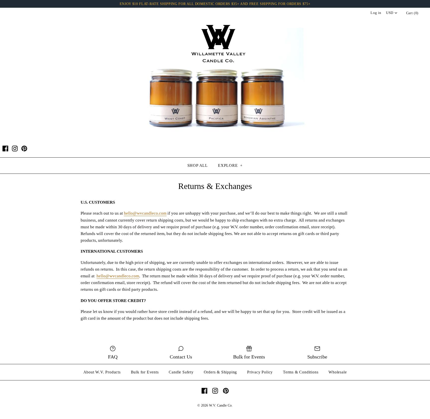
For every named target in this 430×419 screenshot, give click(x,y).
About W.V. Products (102, 372)
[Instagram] (15, 148)
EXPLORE (230, 165)
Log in (376, 13)
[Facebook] (5, 148)
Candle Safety (181, 372)
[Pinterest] (24, 148)
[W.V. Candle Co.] (215, 16)
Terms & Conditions (300, 372)
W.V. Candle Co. (221, 405)
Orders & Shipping (220, 372)
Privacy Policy (260, 372)
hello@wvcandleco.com (145, 213)
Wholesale (337, 372)
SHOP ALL (197, 165)
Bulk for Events (145, 372)
